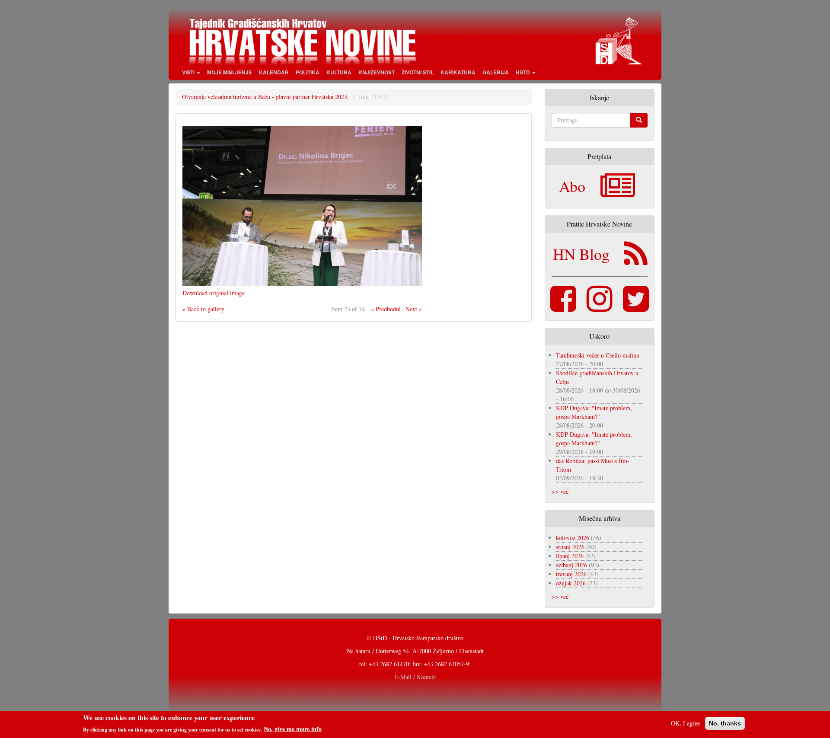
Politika (307, 72)
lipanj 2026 (570, 556)
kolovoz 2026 (572, 538)
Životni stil (418, 72)
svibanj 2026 (571, 565)
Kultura (338, 72)
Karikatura (458, 72)
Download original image (213, 293)
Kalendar (274, 72)
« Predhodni (386, 309)
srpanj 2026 (570, 547)
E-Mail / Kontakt (415, 677)
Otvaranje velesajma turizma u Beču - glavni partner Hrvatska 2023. (265, 97)
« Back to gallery (203, 309)
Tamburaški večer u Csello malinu (597, 355)
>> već (560, 491)
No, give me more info (293, 729)
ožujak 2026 (571, 583)
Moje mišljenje (229, 72)
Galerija (495, 72)
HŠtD (523, 72)
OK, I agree (685, 723)
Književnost (376, 72)
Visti (189, 72)
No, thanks (725, 723)
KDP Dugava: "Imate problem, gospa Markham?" (594, 412)
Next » (413, 309)
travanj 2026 (571, 574)
